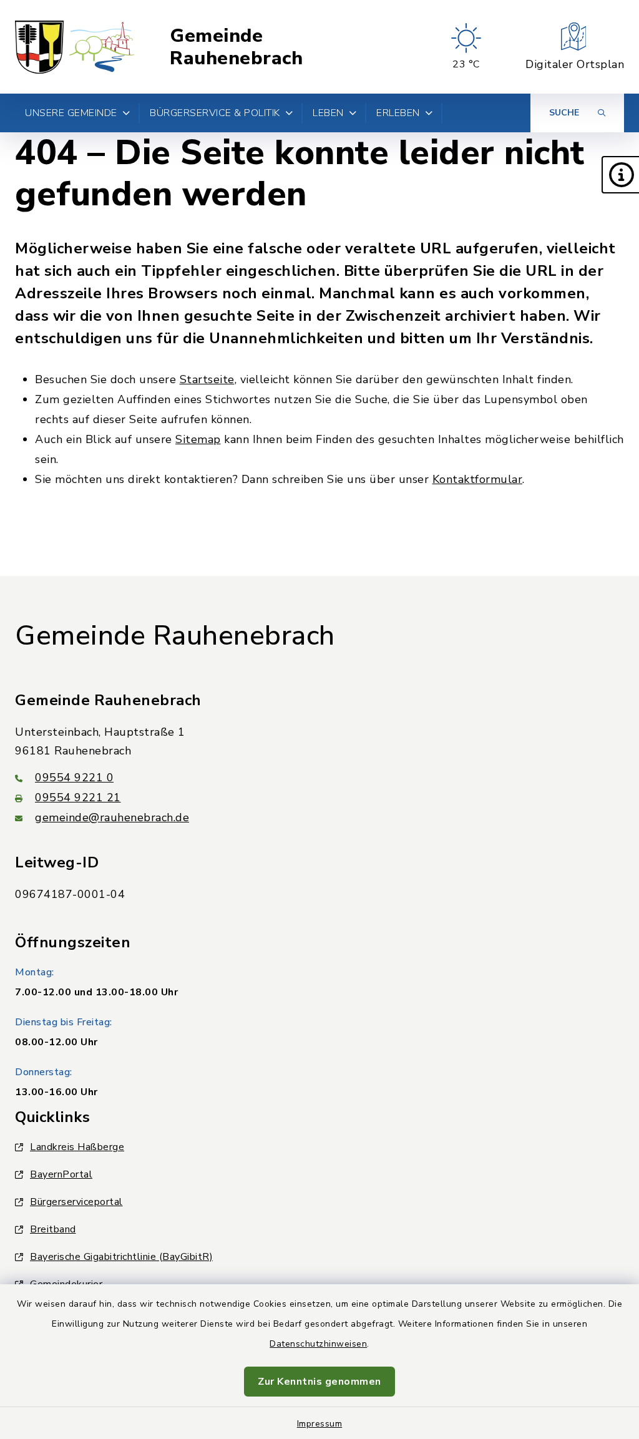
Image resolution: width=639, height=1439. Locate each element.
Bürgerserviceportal (76, 1202)
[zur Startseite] (75, 46)
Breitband (53, 1229)
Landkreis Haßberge (77, 1147)
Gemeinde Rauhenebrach (236, 47)
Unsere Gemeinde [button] (71, 113)
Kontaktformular (477, 479)
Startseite (207, 379)
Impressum (320, 1424)
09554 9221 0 (74, 777)
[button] (620, 174)
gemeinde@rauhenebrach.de (112, 817)
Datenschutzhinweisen (318, 1344)
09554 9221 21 (78, 797)
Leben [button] (328, 113)
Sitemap (198, 439)
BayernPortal (61, 1174)
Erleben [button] (398, 113)
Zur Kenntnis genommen (319, 1381)
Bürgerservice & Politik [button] (215, 113)
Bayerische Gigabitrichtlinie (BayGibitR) (121, 1257)
